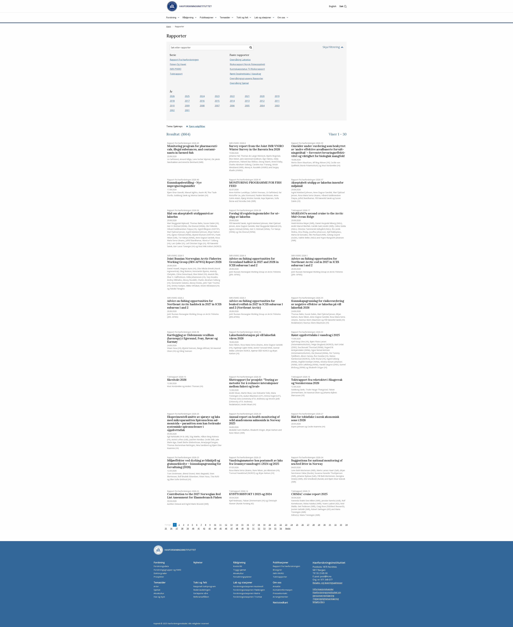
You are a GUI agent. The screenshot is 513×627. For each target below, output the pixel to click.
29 (319, 524)
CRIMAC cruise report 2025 (309, 494)
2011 (277, 101)
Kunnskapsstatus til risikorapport (247, 69)
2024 (202, 96)
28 (313, 524)
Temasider (160, 582)
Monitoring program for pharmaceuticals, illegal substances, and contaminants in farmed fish (192, 149)
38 (182, 528)
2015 (217, 101)
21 (275, 524)
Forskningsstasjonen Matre (246, 593)
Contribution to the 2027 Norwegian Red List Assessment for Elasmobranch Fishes (194, 496)
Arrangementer (280, 596)
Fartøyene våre (200, 593)
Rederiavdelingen (201, 589)
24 (292, 524)
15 (242, 524)
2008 (202, 105)
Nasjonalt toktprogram (204, 586)
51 (253, 528)
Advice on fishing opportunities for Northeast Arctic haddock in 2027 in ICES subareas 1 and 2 (194, 304)
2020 (262, 96)
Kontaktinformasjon (282, 589)
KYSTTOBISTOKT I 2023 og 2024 (250, 494)
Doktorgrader (160, 573)
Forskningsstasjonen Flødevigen (249, 589)
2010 (172, 105)
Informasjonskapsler (323, 589)
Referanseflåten (201, 596)
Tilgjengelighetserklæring (326, 598)
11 (220, 524)
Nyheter (198, 562)
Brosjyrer (277, 569)
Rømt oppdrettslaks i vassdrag (245, 73)
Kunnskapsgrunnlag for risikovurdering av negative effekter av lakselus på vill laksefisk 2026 (317, 304)
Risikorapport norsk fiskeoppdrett (247, 64)
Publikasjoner (280, 562)
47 (231, 528)
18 (259, 524)
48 (237, 528)
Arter (156, 586)
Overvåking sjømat (239, 83)
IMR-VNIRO (278, 573)
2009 (187, 105)
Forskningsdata (161, 566)
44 (215, 528)
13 (231, 524)
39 (188, 528)
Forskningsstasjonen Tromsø (247, 596)
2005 (247, 105)
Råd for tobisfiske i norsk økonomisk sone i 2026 (315, 418)
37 (177, 528)
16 (248, 524)
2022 (232, 96)
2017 (187, 101)
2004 (262, 105)
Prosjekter (159, 576)
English (332, 6)
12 (226, 524)
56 (281, 528)
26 (303, 524)
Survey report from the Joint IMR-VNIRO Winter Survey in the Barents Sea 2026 (256, 147)
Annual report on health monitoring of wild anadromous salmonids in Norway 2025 (255, 420)
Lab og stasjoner (242, 582)
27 (308, 524)
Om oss (277, 582)
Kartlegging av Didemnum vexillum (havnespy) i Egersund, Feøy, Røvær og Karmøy (192, 339)
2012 (262, 101)
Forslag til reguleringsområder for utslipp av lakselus (254, 215)
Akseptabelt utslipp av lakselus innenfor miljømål (317, 184)
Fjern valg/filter (197, 126)
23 (286, 524)
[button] (343, 6)
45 (220, 528)
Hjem (168, 26)
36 (171, 528)
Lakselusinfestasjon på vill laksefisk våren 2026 (252, 337)
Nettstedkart (280, 602)
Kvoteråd (237, 566)
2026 (172, 96)
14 (237, 524)
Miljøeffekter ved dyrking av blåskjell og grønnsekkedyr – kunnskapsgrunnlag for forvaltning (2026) (194, 464)
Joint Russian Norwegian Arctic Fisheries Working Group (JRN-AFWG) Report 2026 (194, 260)
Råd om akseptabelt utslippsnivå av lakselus (190, 215)
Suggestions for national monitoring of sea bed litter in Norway (316, 462)
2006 (232, 105)
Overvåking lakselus (240, 59)
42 (204, 528)
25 (297, 524)
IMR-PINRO (175, 69)
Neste (288, 528)
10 (215, 524)
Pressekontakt (280, 593)
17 (253, 524)
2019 (277, 96)
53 (264, 528)
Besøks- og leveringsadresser (328, 582)
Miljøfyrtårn (319, 602)
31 (330, 524)
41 (199, 528)
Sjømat (157, 589)
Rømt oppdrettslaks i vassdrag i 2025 (315, 335)
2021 (247, 96)
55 (275, 528)
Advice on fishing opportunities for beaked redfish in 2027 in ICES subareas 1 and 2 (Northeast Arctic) (256, 304)
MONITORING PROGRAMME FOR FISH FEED (255, 184)
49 (242, 528)
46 (226, 528)
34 (346, 524)
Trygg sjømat (239, 569)
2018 (172, 101)
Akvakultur (238, 573)
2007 (217, 105)
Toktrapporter (280, 576)
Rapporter (179, 26)
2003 (277, 105)
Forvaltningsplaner (242, 576)
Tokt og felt (200, 582)
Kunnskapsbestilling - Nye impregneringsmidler (184, 184)
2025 (187, 96)
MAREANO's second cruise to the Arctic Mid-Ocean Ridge (317, 215)
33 (341, 524)
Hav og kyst (159, 596)
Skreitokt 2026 (176, 380)
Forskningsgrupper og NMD (167, 569)
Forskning (159, 562)
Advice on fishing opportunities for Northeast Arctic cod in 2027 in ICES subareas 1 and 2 (315, 262)
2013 (247, 101)
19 (264, 524)
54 (270, 528)
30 (324, 524)
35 (166, 528)
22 (281, 524)
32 (335, 524)
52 (259, 528)
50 (248, 528)
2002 (172, 110)
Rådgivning (239, 562)
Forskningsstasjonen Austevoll (248, 586)
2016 (202, 101)
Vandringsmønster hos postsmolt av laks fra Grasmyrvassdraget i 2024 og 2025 (256, 462)
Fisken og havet (178, 64)
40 (193, 528)
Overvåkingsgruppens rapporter (246, 78)
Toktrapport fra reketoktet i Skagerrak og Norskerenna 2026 (316, 381)
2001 (187, 110)
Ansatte (276, 586)
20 (270, 524)
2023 (217, 96)
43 (210, 528)
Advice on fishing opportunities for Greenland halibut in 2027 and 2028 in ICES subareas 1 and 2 (254, 262)
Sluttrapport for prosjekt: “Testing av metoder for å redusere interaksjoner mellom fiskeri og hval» (253, 383)
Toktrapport (176, 73)
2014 (232, 101)
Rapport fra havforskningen (184, 59)
